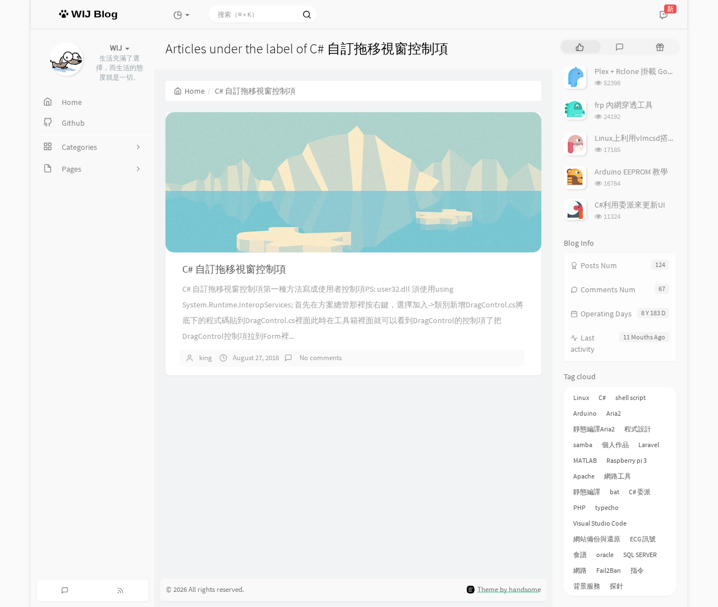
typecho (607, 507)
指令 (637, 570)
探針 (616, 586)
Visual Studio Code (600, 523)
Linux (581, 397)
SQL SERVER (640, 554)
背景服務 (586, 586)
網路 (580, 570)
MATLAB (585, 460)
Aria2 (613, 413)
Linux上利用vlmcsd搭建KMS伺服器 (654, 138)
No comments (320, 357)
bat (614, 492)
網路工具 (617, 476)
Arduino (585, 413)
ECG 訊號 (643, 539)
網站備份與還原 (596, 539)
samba (582, 444)
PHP (579, 507)
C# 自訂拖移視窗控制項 (234, 269)
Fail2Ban (608, 570)
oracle (605, 554)
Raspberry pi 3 (626, 460)
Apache (584, 476)
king (205, 357)
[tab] (580, 46)
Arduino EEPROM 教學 (631, 172)
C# (602, 397)
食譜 (580, 554)
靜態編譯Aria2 (594, 429)
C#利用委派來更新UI (630, 205)
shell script (630, 397)
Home (195, 91)
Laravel (648, 444)
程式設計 (637, 429)
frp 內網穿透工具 (624, 105)
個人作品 (615, 444)
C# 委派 (640, 492)
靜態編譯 (586, 492)
